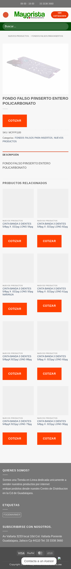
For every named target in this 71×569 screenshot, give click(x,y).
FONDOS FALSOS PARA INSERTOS (47, 36)
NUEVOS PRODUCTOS (18, 36)
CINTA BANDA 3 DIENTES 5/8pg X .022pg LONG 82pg (52, 225)
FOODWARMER (12, 514)
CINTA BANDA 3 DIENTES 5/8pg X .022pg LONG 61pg (52, 290)
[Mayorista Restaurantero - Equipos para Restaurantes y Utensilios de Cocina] (29, 15)
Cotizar (14, 120)
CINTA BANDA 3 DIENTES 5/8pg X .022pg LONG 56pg (18, 225)
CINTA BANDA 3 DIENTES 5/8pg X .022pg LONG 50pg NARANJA (18, 291)
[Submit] (64, 26)
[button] (5, 15)
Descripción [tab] (11, 155)
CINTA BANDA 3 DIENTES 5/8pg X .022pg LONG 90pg (52, 423)
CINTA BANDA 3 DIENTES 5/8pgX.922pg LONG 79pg (17, 423)
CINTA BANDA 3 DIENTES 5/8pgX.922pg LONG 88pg (17, 358)
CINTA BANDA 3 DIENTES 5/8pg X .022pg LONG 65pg (52, 358)
